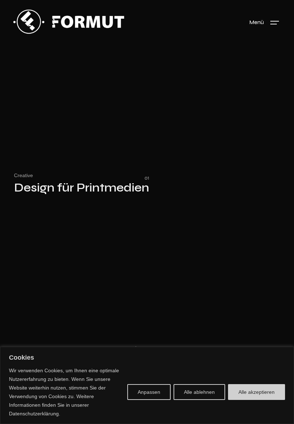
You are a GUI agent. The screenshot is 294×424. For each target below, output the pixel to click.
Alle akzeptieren (256, 392)
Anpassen (149, 392)
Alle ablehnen (199, 392)
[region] (147, 385)
